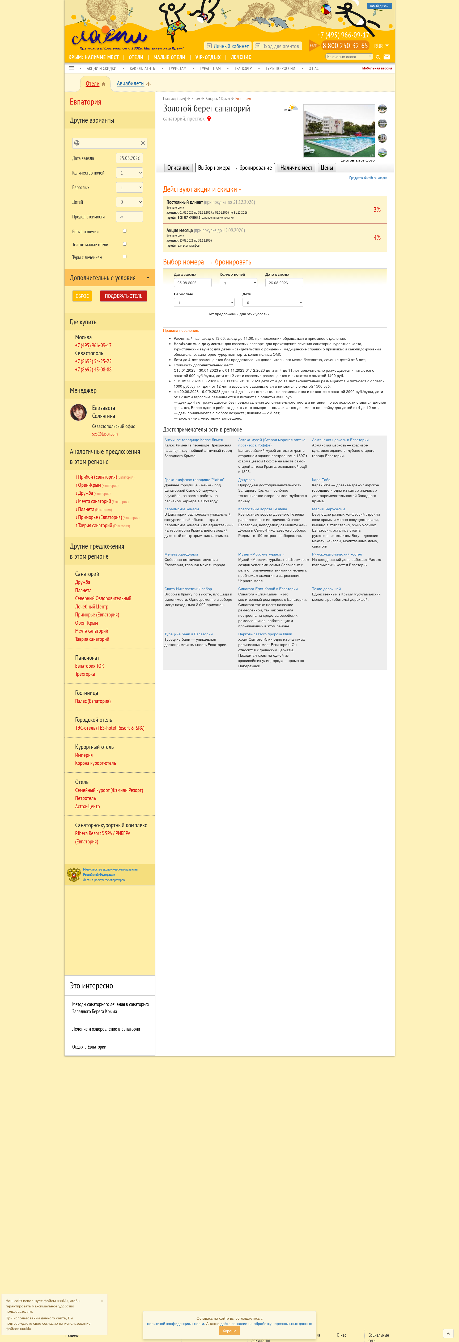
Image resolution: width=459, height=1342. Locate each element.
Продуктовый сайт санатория (368, 177)
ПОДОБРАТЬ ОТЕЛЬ (123, 296)
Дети (247, 293)
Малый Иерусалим (328, 508)
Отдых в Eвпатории (89, 1046)
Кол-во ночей (232, 274)
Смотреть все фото (358, 159)
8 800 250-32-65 (345, 45)
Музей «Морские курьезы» (261, 554)
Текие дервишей (326, 588)
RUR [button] (378, 46)
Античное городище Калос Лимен (193, 439)
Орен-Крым (98, 484)
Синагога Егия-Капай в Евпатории (268, 588)
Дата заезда (83, 158)
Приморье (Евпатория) (108, 517)
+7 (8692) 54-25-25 (93, 361)
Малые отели (170, 57)
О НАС (314, 68)
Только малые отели (90, 244)
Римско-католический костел (337, 554)
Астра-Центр (87, 806)
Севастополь (89, 353)
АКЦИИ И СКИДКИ (101, 68)
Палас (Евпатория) (92, 701)
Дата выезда (277, 274)
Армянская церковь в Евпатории (340, 439)
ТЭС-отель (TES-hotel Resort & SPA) (109, 727)
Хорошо (229, 1330)
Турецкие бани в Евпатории (188, 633)
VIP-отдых (209, 57)
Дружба (94, 492)
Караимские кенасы (181, 508)
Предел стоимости (88, 216)
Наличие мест (296, 167)
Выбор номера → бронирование (235, 167)
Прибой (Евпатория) (106, 476)
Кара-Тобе (321, 479)
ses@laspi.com (105, 433)
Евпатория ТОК (89, 665)
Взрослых (81, 187)
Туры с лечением (87, 257)
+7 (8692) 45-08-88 (93, 369)
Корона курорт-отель (95, 763)
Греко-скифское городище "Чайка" (194, 479)
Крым (196, 98)
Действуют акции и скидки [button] (201, 189)
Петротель (85, 798)
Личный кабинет (231, 46)
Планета (95, 509)
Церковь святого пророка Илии (265, 633)
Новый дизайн (379, 5)
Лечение (241, 56)
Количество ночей (88, 172)
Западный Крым (218, 98)
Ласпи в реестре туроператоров (104, 879)
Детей (77, 202)
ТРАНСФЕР (243, 68)
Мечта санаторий (103, 501)
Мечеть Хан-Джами (181, 554)
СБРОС (82, 296)
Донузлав (246, 479)
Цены (327, 167)
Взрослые (183, 293)
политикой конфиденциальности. (176, 1323)
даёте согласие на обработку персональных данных (266, 1323)
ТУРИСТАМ (177, 68)
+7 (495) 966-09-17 (343, 35)
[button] (71, 68)
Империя (84, 755)
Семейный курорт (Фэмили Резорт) (109, 790)
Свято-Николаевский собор (188, 588)
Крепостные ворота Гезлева (262, 508)
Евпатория (243, 98)
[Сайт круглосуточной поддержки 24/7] (314, 45)
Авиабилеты (130, 83)
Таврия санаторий (104, 525)
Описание (178, 167)
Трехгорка (85, 673)
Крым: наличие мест (94, 57)
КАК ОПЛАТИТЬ (142, 68)
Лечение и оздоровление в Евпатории (106, 1029)
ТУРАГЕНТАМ (210, 68)
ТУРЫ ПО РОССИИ (280, 68)
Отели (137, 57)
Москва (83, 337)
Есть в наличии (85, 231)
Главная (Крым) (174, 98)
